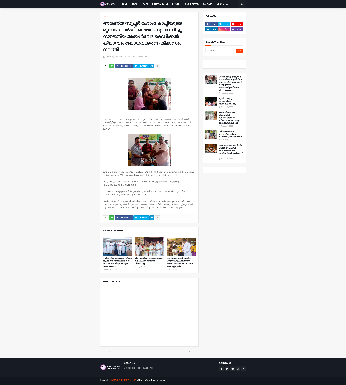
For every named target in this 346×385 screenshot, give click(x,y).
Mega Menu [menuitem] (222, 4)
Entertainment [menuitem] (160, 4)
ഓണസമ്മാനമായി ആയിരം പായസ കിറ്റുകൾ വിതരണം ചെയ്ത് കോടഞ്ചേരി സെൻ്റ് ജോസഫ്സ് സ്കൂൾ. (180, 262)
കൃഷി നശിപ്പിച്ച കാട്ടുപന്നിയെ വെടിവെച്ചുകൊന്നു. (227, 101)
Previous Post (108, 352)
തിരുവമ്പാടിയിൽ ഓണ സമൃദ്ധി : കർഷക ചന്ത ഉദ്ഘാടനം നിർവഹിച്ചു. (149, 261)
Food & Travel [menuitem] (191, 4)
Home (105, 16)
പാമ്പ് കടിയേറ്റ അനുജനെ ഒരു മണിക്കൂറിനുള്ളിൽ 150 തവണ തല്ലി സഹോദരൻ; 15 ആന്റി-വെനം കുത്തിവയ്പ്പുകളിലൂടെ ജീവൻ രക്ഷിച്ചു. (230, 83)
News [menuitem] (134, 4)
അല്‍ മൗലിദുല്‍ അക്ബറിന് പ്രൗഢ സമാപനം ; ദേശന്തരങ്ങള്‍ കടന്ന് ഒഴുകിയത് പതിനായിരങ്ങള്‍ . (231, 150)
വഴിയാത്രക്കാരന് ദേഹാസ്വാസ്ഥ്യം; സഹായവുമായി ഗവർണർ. (230, 134)
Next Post (193, 352)
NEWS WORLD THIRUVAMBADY (123, 380)
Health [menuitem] (175, 4)
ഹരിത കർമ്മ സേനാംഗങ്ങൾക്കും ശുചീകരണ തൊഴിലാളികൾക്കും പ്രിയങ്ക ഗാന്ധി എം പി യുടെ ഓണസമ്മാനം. (117, 262)
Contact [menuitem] (207, 4)
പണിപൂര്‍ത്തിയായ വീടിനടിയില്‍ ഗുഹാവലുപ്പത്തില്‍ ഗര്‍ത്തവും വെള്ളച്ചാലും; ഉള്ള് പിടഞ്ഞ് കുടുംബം (229, 117)
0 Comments (142, 57)
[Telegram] (151, 66)
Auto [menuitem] (145, 4)
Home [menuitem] (124, 4)
